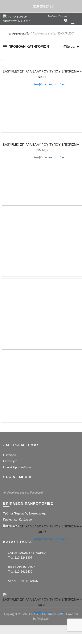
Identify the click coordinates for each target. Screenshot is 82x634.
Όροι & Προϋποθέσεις (17, 467)
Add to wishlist (78, 65)
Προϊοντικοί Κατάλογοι (17, 519)
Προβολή (78, 226)
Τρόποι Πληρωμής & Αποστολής (24, 513)
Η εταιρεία (9, 455)
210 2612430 (43, 6)
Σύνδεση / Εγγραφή (58, 16)
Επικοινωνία (11, 525)
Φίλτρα (69, 46)
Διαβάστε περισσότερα (51, 84)
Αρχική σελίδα (21, 33)
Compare (78, 218)
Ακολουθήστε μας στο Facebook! (23, 492)
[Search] (72, 16)
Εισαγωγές (10, 461)
